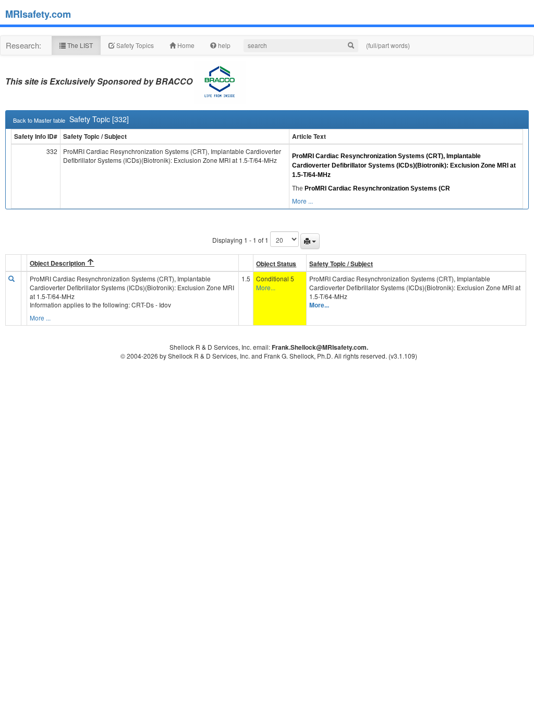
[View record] (11, 279)
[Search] (351, 45)
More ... (302, 200)
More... (265, 287)
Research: (23, 45)
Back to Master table (39, 120)
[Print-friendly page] (310, 241)
